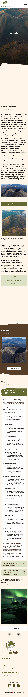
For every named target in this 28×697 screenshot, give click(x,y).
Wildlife (14, 277)
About (4, 665)
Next (26, 350)
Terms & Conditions (10, 672)
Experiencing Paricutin (14, 280)
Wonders (6, 658)
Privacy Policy (8, 669)
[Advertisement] (14, 86)
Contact (5, 676)
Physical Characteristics (14, 204)
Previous (1, 350)
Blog (4, 662)
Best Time (14, 284)
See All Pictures (14, 368)
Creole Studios (20, 692)
